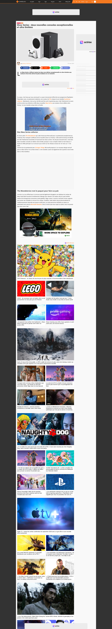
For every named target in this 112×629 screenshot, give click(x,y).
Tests (60, 1)
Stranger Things (39, 147)
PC (74, 1)
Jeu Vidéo (32, 1)
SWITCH (82, 1)
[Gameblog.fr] (21, 1)
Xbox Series (48, 103)
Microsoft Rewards (36, 204)
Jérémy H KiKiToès (27, 63)
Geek (46, 1)
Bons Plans (67, 1)
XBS (79, 1)
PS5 (76, 1)
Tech (39, 1)
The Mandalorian (30, 135)
